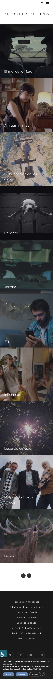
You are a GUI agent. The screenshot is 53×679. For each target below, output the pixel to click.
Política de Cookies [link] (26, 638)
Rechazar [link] (21, 674)
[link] (3, 653)
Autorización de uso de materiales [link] (26, 607)
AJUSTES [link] (37, 669)
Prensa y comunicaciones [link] (26, 601)
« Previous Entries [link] (23, 575)
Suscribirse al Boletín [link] (26, 612)
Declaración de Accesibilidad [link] (26, 633)
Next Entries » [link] (29, 575)
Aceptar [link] (9, 674)
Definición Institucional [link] (26, 617)
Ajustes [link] (35, 674)
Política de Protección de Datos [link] (26, 628)
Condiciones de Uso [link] (26, 622)
